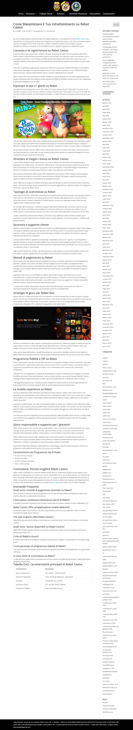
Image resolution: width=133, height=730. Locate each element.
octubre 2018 (107, 253)
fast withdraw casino (110, 463)
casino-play (106, 409)
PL (103, 553)
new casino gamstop (110, 501)
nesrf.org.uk (107, 491)
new (104, 494)
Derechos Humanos (78, 14)
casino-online (107, 406)
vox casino (106, 681)
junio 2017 (106, 285)
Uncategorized (38, 31)
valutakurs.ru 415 (108, 668)
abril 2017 (106, 292)
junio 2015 (106, 337)
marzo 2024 (107, 183)
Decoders (106, 447)
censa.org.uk (107, 422)
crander (18, 31)
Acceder (105, 702)
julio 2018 (106, 263)
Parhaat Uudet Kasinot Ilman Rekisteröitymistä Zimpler (111, 541)
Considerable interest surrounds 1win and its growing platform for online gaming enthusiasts (110, 52)
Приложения (107, 694)
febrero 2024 (107, 186)
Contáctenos (109, 14)
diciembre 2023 (108, 189)
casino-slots (107, 416)
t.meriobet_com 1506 (110, 620)
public (104, 560)
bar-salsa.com (107, 380)
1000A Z (105, 358)
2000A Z (105, 364)
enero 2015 (106, 346)
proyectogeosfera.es (110, 556)
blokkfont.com (107, 390)
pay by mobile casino (110, 547)
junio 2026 (106, 109)
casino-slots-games (109, 419)
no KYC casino (107, 517)
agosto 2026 (107, 103)
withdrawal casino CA (110, 687)
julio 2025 (106, 144)
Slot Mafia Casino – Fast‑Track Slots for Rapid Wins (109, 83)
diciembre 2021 (108, 231)
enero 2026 (106, 125)
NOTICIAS (106, 532)
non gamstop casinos (110, 520)
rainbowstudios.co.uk (110, 566)
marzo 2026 (107, 119)
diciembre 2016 (108, 305)
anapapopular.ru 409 (109, 371)
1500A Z (105, 361)
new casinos (107, 507)
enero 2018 (106, 273)
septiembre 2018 (108, 257)
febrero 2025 (107, 160)
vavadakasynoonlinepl (110, 671)
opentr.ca (106, 535)
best (104, 384)
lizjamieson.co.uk (108, 479)
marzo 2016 (107, 314)
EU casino (106, 457)
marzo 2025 (107, 157)
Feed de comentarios (110, 709)
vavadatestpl (107, 675)
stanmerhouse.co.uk (109, 591)
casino (105, 400)
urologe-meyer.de (109, 662)
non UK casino (107, 523)
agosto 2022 (107, 212)
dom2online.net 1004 (110, 450)
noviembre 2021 (108, 234)
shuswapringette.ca (109, 581)
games (105, 466)
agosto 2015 (107, 334)
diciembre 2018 (108, 250)
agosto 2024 (107, 170)
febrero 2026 (107, 122)
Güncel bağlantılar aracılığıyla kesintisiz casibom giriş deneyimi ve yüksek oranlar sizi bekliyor (110, 65)
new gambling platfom (110, 510)
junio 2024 (106, 173)
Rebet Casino (80, 39)
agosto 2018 (107, 260)
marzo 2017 (107, 295)
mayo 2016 (106, 311)
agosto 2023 (107, 196)
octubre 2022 (107, 209)
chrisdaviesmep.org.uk (110, 425)
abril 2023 (106, 202)
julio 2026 (106, 106)
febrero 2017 (107, 298)
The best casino (108, 632)
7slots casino (107, 368)
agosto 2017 (107, 282)
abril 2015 (106, 340)
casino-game (107, 403)
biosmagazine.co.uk (109, 387)
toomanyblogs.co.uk (109, 647)
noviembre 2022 (108, 205)
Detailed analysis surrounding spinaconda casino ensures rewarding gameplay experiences (111, 39)
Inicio (20, 14)
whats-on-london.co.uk (110, 684)
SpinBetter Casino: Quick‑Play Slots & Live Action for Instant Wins (110, 75)
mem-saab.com (108, 488)
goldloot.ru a (107, 470)
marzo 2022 (107, 221)
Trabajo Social (45, 14)
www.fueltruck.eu (108, 691)
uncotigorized (107, 659)
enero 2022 (106, 228)
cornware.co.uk (108, 437)
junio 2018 (106, 266)
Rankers (105, 569)
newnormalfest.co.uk (110, 514)
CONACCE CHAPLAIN (110, 429)
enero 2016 (106, 321)
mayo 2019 (106, 247)
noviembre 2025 (108, 132)
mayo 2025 (106, 151)
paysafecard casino (109, 550)
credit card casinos (109, 441)
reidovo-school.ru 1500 (110, 572)
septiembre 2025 (108, 138)
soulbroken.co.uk (108, 588)
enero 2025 (106, 164)
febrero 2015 (107, 343)
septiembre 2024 (108, 167)
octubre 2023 (107, 193)
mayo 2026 (106, 112)
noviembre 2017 (108, 276)
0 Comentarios (50, 31)
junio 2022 (106, 215)
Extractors (106, 460)
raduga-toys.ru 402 (109, 563)
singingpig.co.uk (108, 584)
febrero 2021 (107, 237)
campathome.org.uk (109, 396)
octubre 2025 (107, 135)
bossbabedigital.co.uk (110, 393)
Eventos (60, 14)
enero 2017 (106, 301)
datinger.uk (106, 444)
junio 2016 (106, 308)
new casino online (109, 504)
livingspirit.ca (107, 476)
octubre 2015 (107, 330)
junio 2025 (106, 148)
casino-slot (106, 412)
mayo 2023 (106, 199)
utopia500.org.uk (108, 665)
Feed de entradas (108, 706)
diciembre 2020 (108, 241)
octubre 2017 (107, 279)
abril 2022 (106, 218)
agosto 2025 (107, 141)
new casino (106, 498)
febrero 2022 (107, 225)
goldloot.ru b (107, 473)
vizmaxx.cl (106, 678)
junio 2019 (106, 244)
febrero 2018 (107, 269)
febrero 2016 (107, 317)
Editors (105, 453)
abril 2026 (106, 116)
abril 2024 (106, 180)
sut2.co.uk (106, 594)
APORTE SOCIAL (108, 374)
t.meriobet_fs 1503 (109, 623)
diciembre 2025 (108, 128)
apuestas (106, 377)
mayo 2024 (106, 177)
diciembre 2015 (108, 324)
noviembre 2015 (108, 327)
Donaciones (95, 14)
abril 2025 (106, 154)
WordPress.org (108, 712)
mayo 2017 (106, 289)
